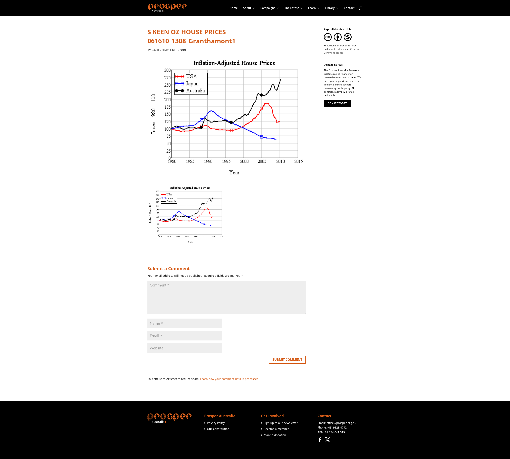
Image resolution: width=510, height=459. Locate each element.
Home (234, 8)
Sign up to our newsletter (281, 423)
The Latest (291, 8)
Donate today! (337, 103)
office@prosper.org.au (341, 423)
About (247, 8)
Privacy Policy (216, 423)
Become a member (276, 429)
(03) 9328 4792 (337, 427)
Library (330, 8)
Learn (312, 8)
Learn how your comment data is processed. (229, 379)
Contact (349, 8)
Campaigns (267, 8)
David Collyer (160, 50)
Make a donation (275, 435)
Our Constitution (218, 429)
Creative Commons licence (342, 50)
